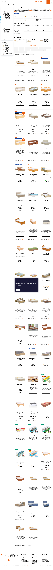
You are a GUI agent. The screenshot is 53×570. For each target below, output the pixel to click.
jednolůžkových (43, 9)
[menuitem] (9, 1)
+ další (35, 80)
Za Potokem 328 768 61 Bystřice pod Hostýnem (13, 555)
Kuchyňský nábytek (44, 556)
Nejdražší (27, 54)
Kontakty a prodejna (34, 556)
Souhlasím (18, 289)
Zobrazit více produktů (33, 45)
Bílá (28, 80)
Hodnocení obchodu (34, 558)
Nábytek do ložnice (6, 14)
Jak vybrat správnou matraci (25, 561)
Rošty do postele (7, 19)
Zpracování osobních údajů (35, 560)
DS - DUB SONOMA (17, 519)
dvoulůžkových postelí (49, 9)
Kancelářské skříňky (6, 32)
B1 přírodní (29, 344)
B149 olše (32, 344)
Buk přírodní (16, 80)
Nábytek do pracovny (6, 13)
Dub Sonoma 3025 (34, 266)
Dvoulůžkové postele (7, 17)
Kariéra (32, 559)
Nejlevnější (23, 54)
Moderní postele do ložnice (45, 561)
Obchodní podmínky (34, 561)
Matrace (6, 20)
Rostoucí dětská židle (45, 558)
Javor (31, 80)
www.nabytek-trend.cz (12, 559)
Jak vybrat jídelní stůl (24, 560)
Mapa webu (33, 563)
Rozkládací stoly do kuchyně (46, 557)
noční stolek (31, 10)
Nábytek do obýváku (6, 12)
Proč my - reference (24, 556)
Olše (33, 80)
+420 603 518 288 (39, 1)
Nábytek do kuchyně (6, 11)
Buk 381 (30, 266)
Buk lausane (23, 80)
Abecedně (32, 54)
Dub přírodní (29, 545)
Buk (29, 80)
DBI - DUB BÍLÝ (22, 519)
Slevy (4, 39)
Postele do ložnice (7, 15)
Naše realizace (23, 559)
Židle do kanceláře (6, 31)
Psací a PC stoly (6, 30)
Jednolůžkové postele (7, 16)
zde (20, 285)
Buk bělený (19, 80)
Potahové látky (23, 558)
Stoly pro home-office (45, 560)
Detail (20, 104)
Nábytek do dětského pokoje (7, 28)
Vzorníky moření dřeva (24, 557)
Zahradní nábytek (5, 34)
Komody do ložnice (6, 23)
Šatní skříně (5, 24)
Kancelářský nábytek (6, 29)
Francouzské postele (7, 18)
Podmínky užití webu (34, 562)
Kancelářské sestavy (6, 33)
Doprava (33, 557)
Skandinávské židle (44, 559)
